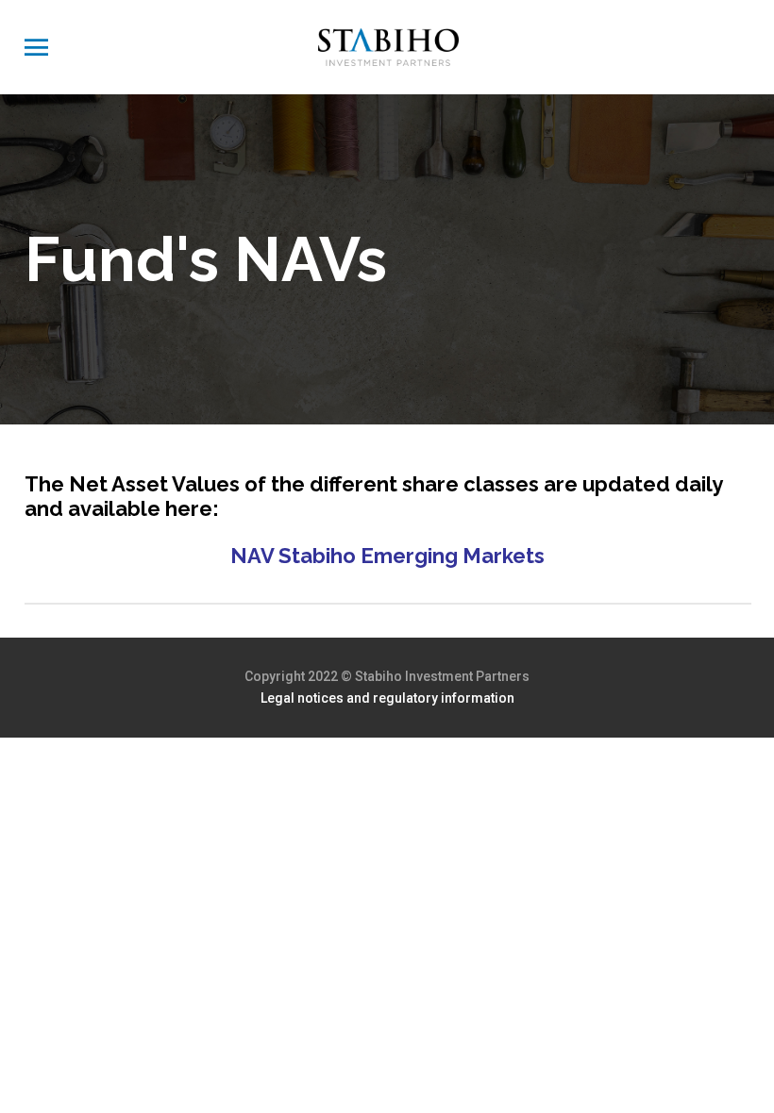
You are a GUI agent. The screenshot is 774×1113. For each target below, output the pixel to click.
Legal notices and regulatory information (387, 698)
